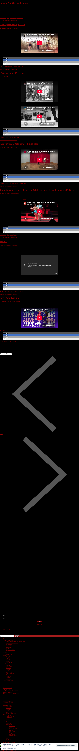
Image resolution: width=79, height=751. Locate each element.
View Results (39, 624)
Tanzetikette (9, 647)
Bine (8, 28)
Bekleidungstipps (7, 715)
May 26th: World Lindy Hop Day (11, 693)
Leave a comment (13, 28)
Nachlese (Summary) (8, 702)
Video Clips (20, 18)
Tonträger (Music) (7, 705)
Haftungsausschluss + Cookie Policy (9, 748)
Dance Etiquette (10, 673)
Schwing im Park (7, 692)
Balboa (8, 659)
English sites (6, 663)
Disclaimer (8, 679)
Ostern (3, 241)
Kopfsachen (9, 717)
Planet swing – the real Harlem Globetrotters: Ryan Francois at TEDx (37, 190)
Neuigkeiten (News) (12, 18)
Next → (16, 341)
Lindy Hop (2, 137)
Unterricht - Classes (12, 66)
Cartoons (8, 723)
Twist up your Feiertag (12, 73)
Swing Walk (12, 731)
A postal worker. (9, 614)
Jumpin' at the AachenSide (14, 3)
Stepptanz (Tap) (13, 735)
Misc (7, 738)
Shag (7, 661)
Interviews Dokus (10, 737)
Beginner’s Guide (10, 650)
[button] (5, 58)
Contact (8, 677)
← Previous (3, 341)
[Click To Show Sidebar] (0, 10)
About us (8, 676)
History (8, 665)
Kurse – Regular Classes (12, 643)
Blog (4, 639)
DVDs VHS (6, 720)
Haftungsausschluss (8, 680)
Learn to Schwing (7, 645)
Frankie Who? (8, 617)
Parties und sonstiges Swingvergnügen (15, 641)
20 (13, 341)
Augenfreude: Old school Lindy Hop (19, 143)
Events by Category (8, 640)
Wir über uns (9, 654)
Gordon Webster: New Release (10, 690)
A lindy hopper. (8, 615)
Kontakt (5, 652)
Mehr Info (2, 330)
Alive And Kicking (10, 297)
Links (4, 651)
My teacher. (8, 618)
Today (1, 434)
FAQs (7, 648)
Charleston (8, 658)
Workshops (9, 644)
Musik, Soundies (10, 739)
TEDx (24, 199)
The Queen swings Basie (12, 24)
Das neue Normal (7, 688)
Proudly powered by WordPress (8, 750)
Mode (7, 719)
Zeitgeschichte (6, 655)
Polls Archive (6, 629)
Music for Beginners (11, 713)
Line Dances (3, 18)
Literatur (5, 703)
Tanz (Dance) (3, 66)
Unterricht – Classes (14, 728)
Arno (8, 193)
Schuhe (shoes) (10, 716)
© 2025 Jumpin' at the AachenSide (8, 20)
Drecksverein (6, 689)
